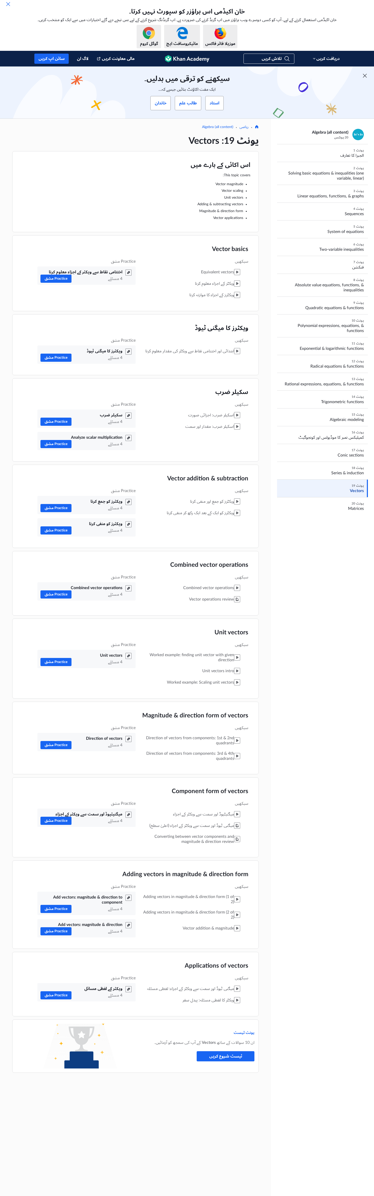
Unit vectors (231, 633)
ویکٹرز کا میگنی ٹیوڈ (221, 328)
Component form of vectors (210, 791)
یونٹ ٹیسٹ (244, 1033)
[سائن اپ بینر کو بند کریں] (365, 76)
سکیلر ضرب (231, 392)
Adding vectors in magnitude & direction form (185, 874)
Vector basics (230, 249)
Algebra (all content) (217, 127)
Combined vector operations (209, 565)
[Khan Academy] (187, 58)
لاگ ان (83, 59)
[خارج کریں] (8, 4)
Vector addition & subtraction (207, 479)
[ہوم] (257, 127)
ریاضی (244, 127)
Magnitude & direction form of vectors (195, 716)
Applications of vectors (216, 966)
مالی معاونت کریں (118, 59)
